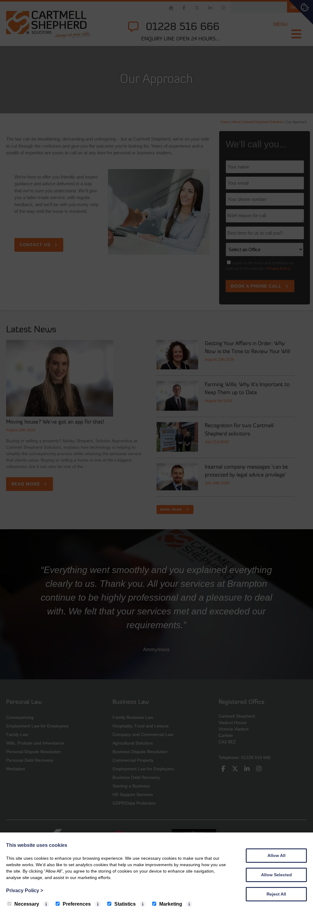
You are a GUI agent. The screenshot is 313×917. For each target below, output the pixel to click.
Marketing (170, 904)
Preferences (77, 904)
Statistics (125, 904)
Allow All (276, 855)
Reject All (276, 894)
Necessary (26, 904)
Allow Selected (276, 874)
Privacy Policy (24, 890)
